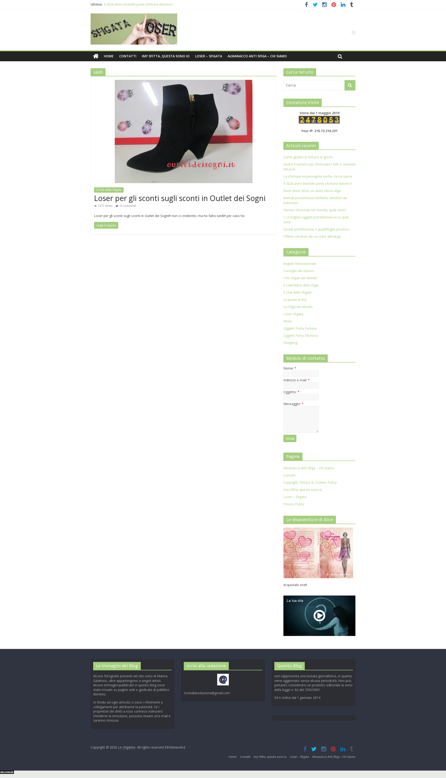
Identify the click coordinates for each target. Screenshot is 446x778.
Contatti (127, 56)
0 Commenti (127, 206)
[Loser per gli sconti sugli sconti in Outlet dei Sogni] (184, 82)
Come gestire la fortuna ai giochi (307, 157)
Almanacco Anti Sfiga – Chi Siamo (257, 56)
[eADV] (353, 32)
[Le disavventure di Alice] (318, 530)
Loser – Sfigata (208, 56)
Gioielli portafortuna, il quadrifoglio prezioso (316, 229)
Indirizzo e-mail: (296, 380)
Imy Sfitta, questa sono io (166, 56)
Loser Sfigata (293, 314)
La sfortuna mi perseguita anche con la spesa (317, 176)
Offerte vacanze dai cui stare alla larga (312, 236)
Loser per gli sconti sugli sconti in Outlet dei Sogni (180, 198)
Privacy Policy (293, 504)
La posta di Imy (295, 299)
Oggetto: (291, 392)
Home (109, 56)
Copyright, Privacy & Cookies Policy (310, 482)
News (287, 321)
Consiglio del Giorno (298, 271)
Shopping (290, 342)
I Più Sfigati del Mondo (300, 278)
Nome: (289, 368)
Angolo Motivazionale (299, 263)
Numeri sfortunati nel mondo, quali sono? (314, 210)
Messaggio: (293, 404)
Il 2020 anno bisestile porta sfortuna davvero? (138, 5)
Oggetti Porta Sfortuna (300, 335)
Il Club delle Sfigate (108, 190)
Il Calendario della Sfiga (300, 285)
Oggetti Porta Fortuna (300, 328)
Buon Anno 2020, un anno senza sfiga (312, 190)
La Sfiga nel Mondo (298, 307)
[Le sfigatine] (96, 56)
